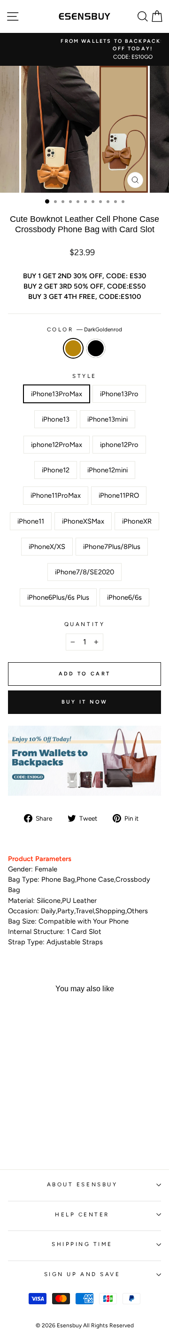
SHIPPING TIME (82, 1244)
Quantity (84, 624)
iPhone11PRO (119, 495)
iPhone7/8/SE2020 (84, 572)
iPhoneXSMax (83, 521)
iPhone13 (55, 419)
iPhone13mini (107, 419)
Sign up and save (82, 1274)
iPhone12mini (107, 470)
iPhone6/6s (124, 597)
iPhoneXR (137, 521)
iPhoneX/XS (47, 546)
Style (84, 376)
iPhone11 (30, 521)
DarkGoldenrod (73, 348)
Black (95, 348)
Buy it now (84, 702)
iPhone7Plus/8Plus (111, 546)
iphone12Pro (119, 444)
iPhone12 (55, 470)
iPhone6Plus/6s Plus (58, 597)
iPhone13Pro (119, 394)
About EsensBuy (82, 1184)
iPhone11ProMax (56, 495)
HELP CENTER (82, 1214)
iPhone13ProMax (56, 394)
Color (84, 329)
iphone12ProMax (56, 444)
